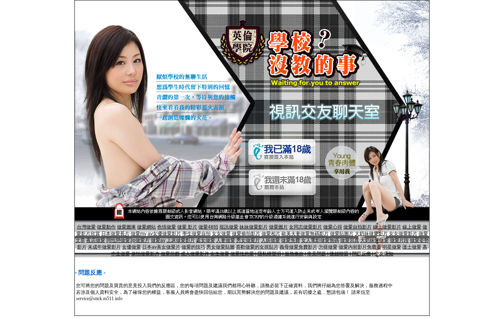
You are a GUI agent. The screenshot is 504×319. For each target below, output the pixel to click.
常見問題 (316, 253)
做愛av (158, 240)
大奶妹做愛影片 (371, 233)
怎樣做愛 (328, 247)
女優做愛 (131, 247)
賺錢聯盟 (339, 253)
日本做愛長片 (115, 233)
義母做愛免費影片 (298, 247)
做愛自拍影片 (357, 227)
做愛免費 (290, 240)
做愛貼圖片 (342, 233)
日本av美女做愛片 (161, 247)
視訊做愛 (228, 227)
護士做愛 (411, 247)
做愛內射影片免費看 (360, 247)
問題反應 (361, 253)
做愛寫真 (349, 240)
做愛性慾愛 (242, 253)
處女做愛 (205, 240)
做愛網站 (146, 227)
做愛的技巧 (193, 247)
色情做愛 (166, 227)
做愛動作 (106, 227)
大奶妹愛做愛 (374, 240)
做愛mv (138, 233)
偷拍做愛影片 (145, 253)
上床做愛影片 (181, 240)
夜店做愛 (95, 240)
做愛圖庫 (126, 227)
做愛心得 (332, 227)
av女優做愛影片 (164, 233)
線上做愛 (411, 227)
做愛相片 (270, 233)
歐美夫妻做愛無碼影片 (305, 233)
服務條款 (294, 253)
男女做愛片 (248, 240)
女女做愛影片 (403, 233)
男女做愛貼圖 (220, 247)
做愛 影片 (187, 227)
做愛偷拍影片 (246, 233)
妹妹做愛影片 (253, 227)
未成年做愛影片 (104, 247)
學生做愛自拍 (196, 233)
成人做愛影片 (195, 253)
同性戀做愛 (118, 240)
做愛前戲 (170, 253)
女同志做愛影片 (305, 227)
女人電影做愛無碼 (320, 240)
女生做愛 (219, 253)
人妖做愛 (270, 240)
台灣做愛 (86, 227)
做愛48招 (208, 227)
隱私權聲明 (269, 253)
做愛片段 (399, 240)
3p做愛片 (140, 240)
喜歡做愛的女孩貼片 (257, 247)
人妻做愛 (225, 240)
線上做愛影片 (387, 227)
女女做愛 (221, 233)
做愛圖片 (278, 227)
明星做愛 (391, 247)
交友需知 (383, 253)
